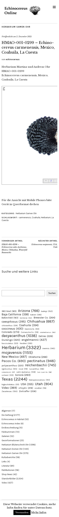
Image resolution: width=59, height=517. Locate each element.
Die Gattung (7, 415)
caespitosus (14, 321)
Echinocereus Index (11, 423)
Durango (11, 339)
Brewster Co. (44, 317)
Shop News (7, 474)
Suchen (52, 293)
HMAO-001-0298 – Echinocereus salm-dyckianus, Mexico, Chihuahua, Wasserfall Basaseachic (14, 247)
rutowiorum (8, 372)
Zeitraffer (27, 391)
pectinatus (41, 361)
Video (9, 388)
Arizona (28, 311)
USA (27, 384)
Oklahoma (38, 356)
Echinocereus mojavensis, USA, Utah (44, 244)
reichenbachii (40, 365)
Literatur (6, 466)
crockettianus (48, 332)
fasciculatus (10, 343)
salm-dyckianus (26, 372)
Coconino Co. (32, 329)
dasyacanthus (19, 336)
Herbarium (46, 217)
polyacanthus (13, 365)
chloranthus (10, 325)
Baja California (15, 314)
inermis (48, 348)
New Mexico (14, 357)
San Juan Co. (44, 372)
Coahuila (36, 217)
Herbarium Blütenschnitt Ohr (15, 444)
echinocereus (13, 59)
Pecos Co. (14, 361)
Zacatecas (10, 391)
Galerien (5, 436)
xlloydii (26, 387)
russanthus (36, 369)
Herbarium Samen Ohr (16, 27)
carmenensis (25, 217)
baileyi (47, 311)
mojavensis (17, 352)
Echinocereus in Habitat (13, 419)
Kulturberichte (8, 457)
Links (4, 461)
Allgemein (6, 411)
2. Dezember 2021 (24, 36)
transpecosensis (39, 380)
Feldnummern (8, 432)
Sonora (22, 374)
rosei (23, 369)
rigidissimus (9, 369)
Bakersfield (10, 317)
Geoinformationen (10, 440)
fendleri (26, 343)
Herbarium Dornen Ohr (12, 449)
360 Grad (9, 311)
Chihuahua (41, 321)
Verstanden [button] (22, 512)
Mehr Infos (38, 512)
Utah (44, 384)
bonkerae (26, 318)
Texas (14, 379)
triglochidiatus (10, 384)
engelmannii (34, 340)
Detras (46, 336)
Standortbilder (9, 478)
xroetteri (40, 388)
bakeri (36, 315)
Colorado (10, 332)
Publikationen (8, 470)
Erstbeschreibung (10, 427)
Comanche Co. (30, 332)
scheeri (8, 375)
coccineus (12, 328)
